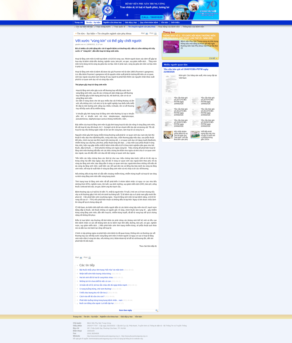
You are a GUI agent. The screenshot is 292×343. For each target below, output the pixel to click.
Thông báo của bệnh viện (193, 27)
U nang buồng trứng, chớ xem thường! (95, 289)
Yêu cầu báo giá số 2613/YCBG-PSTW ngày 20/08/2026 (207, 112)
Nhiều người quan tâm (175, 64)
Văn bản (164, 22)
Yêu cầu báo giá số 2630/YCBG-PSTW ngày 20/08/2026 (181, 123)
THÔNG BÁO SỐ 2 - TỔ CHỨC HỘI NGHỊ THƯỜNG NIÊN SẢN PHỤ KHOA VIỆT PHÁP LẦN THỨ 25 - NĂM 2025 (189, 37)
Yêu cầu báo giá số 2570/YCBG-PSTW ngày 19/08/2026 (207, 101)
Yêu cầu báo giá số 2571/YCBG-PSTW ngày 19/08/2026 (181, 101)
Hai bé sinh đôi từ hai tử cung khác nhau (96, 277)
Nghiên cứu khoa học (112, 22)
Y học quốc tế (119, 27)
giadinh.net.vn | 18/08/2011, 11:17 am (89, 44)
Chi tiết (212, 58)
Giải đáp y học (131, 22)
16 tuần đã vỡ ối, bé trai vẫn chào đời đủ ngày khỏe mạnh (103, 285)
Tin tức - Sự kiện (93, 22)
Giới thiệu (175, 22)
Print (151, 33)
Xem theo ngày (125, 310)
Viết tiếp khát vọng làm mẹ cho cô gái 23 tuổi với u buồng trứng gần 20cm (208, 135)
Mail (143, 33)
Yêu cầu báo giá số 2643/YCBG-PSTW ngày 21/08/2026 (186, 70)
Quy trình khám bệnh (149, 22)
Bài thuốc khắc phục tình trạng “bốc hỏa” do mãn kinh (102, 270)
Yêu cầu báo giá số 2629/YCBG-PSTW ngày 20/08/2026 (207, 123)
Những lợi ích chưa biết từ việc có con (95, 281)
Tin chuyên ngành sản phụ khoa (141, 27)
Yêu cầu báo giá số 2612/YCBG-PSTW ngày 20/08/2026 (181, 112)
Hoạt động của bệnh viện (169, 27)
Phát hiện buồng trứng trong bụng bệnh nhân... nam (101, 300)
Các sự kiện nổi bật (84, 27)
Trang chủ (79, 22)
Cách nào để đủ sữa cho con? (92, 296)
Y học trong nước (103, 27)
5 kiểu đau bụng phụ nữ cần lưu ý (94, 293)
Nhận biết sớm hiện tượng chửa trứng (95, 274)
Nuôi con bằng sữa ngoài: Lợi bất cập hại (96, 303)
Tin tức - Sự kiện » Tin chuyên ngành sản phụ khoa (104, 33)
